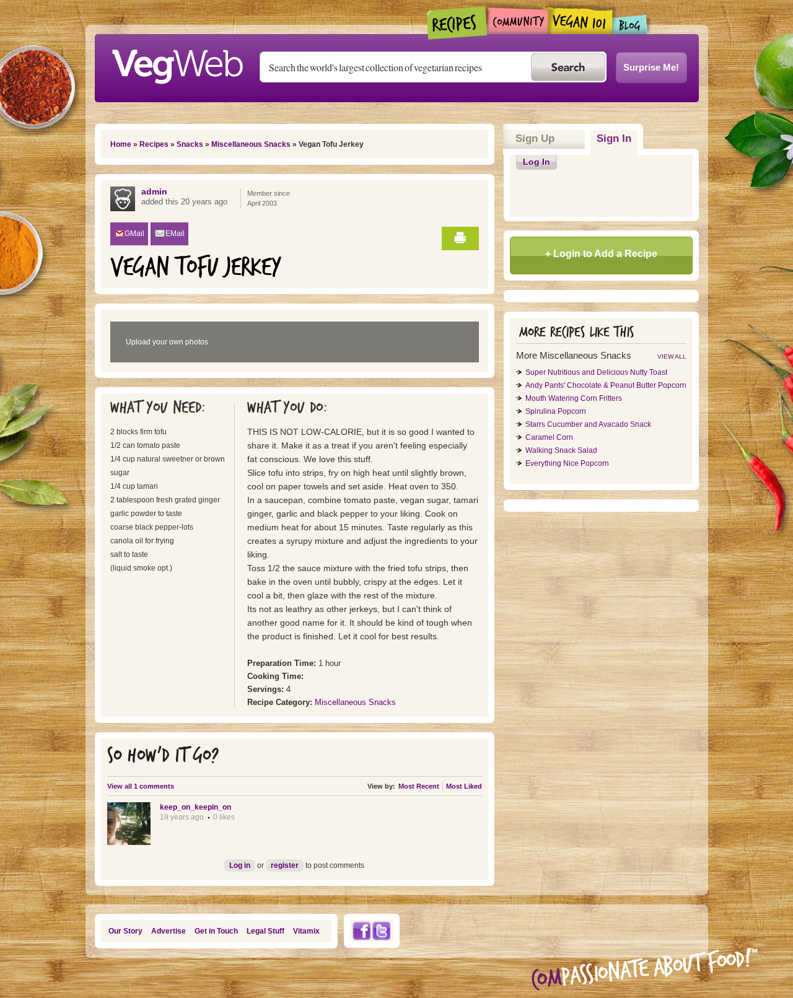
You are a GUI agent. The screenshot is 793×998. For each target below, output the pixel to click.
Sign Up (534, 138)
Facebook (361, 930)
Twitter (381, 930)
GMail (134, 233)
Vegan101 (580, 20)
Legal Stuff (265, 931)
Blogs (630, 24)
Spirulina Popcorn (555, 411)
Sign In (617, 138)
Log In (536, 162)
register (285, 865)
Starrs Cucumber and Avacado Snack (588, 424)
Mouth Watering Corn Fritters (573, 398)
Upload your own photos (167, 342)
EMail (175, 233)
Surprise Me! (651, 67)
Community (518, 20)
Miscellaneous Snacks (251, 144)
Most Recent (418, 786)
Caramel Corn (549, 437)
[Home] (177, 63)
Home (120, 144)
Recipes (457, 23)
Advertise (168, 931)
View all (671, 356)
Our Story (125, 931)
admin (154, 191)
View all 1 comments (140, 786)
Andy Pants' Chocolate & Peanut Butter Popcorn (605, 385)
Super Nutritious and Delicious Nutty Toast (596, 372)
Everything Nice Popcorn (567, 463)
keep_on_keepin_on (195, 807)
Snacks (190, 144)
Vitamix (306, 931)
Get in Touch (216, 931)
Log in (239, 865)
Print (460, 238)
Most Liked (464, 786)
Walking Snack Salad (561, 450)
